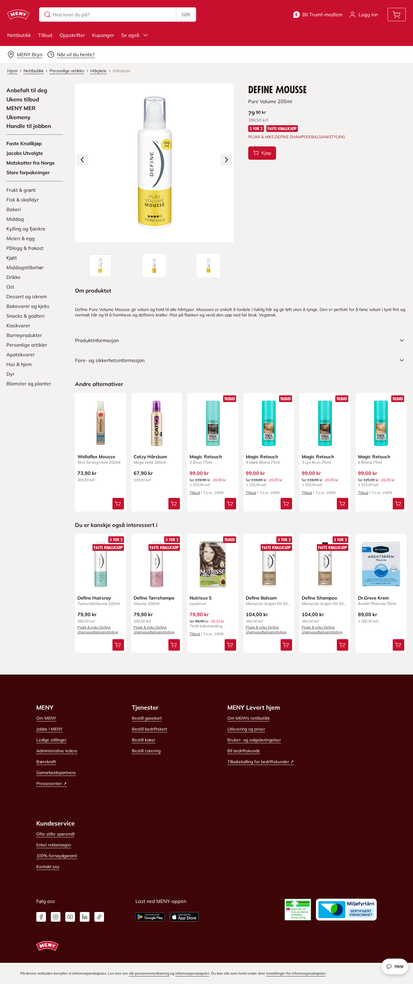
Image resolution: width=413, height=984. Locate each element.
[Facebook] (41, 917)
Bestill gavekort (147, 718)
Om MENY (46, 718)
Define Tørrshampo (154, 598)
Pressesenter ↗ (51, 783)
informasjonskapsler (192, 973)
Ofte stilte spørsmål (55, 834)
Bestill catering (146, 751)
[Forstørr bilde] (154, 162)
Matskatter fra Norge (30, 163)
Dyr (10, 374)
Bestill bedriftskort (149, 729)
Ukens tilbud (22, 99)
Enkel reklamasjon (53, 845)
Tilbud (45, 35)
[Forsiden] (154, 265)
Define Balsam (261, 598)
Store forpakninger (28, 172)
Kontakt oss (47, 866)
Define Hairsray (94, 598)
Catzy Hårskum (150, 456)
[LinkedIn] (84, 917)
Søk (186, 14)
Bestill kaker (143, 740)
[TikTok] (99, 917)
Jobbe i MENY (49, 729)
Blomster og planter (28, 384)
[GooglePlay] (150, 917)
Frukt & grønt (21, 190)
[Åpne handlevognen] (397, 14)
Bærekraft (46, 761)
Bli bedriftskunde (243, 751)
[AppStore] (184, 917)
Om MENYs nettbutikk (248, 718)
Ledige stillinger (51, 740)
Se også (130, 35)
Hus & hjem (19, 364)
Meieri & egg (20, 238)
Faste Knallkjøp (24, 143)
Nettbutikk (19, 35)
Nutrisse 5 (201, 598)
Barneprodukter (24, 335)
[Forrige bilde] (82, 160)
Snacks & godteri (25, 316)
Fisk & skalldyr (22, 200)
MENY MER (21, 108)
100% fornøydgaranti (56, 855)
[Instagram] (55, 917)
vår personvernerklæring (149, 973)
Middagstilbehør (25, 267)
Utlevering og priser (246, 729)
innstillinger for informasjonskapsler (296, 973)
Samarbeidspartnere (56, 772)
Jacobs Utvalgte (24, 153)
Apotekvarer (20, 354)
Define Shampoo (319, 598)
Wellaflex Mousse (96, 456)
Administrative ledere (56, 751)
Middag (15, 219)
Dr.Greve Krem (373, 598)
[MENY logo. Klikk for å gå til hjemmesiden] (18, 14)
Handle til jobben (28, 126)
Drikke (13, 277)
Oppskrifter (72, 35)
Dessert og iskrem (26, 296)
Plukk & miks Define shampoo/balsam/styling (97, 629)
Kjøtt (11, 258)
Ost (10, 287)
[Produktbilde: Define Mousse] (100, 265)
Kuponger (103, 35)
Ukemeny (18, 117)
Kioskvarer (18, 325)
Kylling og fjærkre (25, 229)
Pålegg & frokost (25, 248)
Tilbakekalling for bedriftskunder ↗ (260, 761)
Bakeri (13, 209)
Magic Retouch (206, 456)
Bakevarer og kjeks (27, 306)
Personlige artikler (26, 345)
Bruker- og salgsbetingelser (254, 740)
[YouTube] (70, 917)
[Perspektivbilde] (208, 265)
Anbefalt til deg (26, 90)
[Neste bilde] (226, 160)
